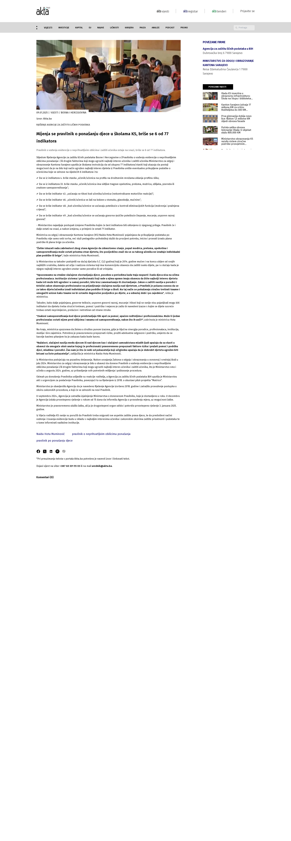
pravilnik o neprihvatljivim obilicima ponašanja (101, 434)
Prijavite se (247, 11)
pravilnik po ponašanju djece (54, 440)
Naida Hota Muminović (50, 434)
